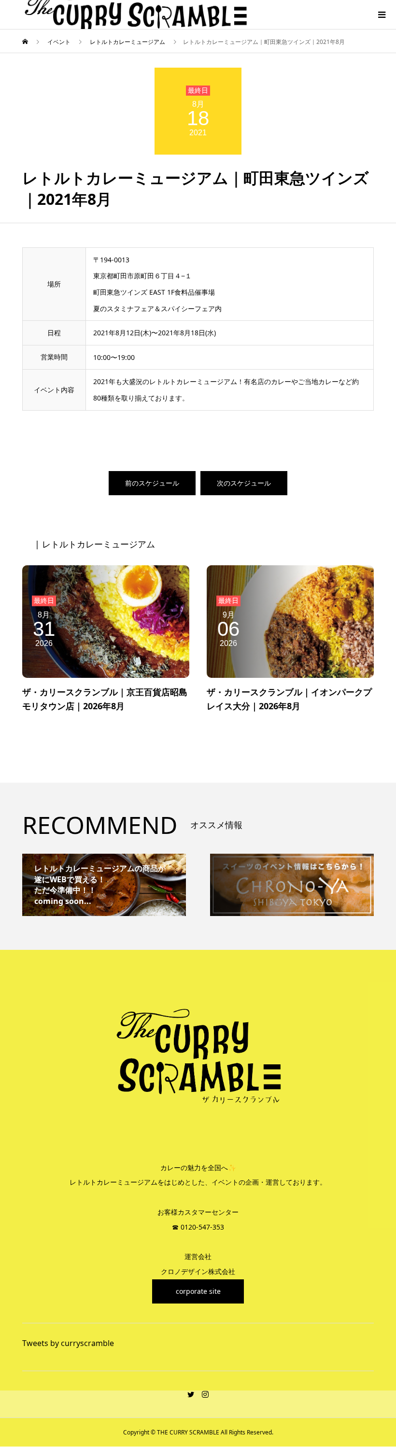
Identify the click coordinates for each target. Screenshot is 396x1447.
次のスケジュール (244, 482)
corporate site (198, 1291)
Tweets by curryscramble (68, 1343)
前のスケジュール (152, 482)
